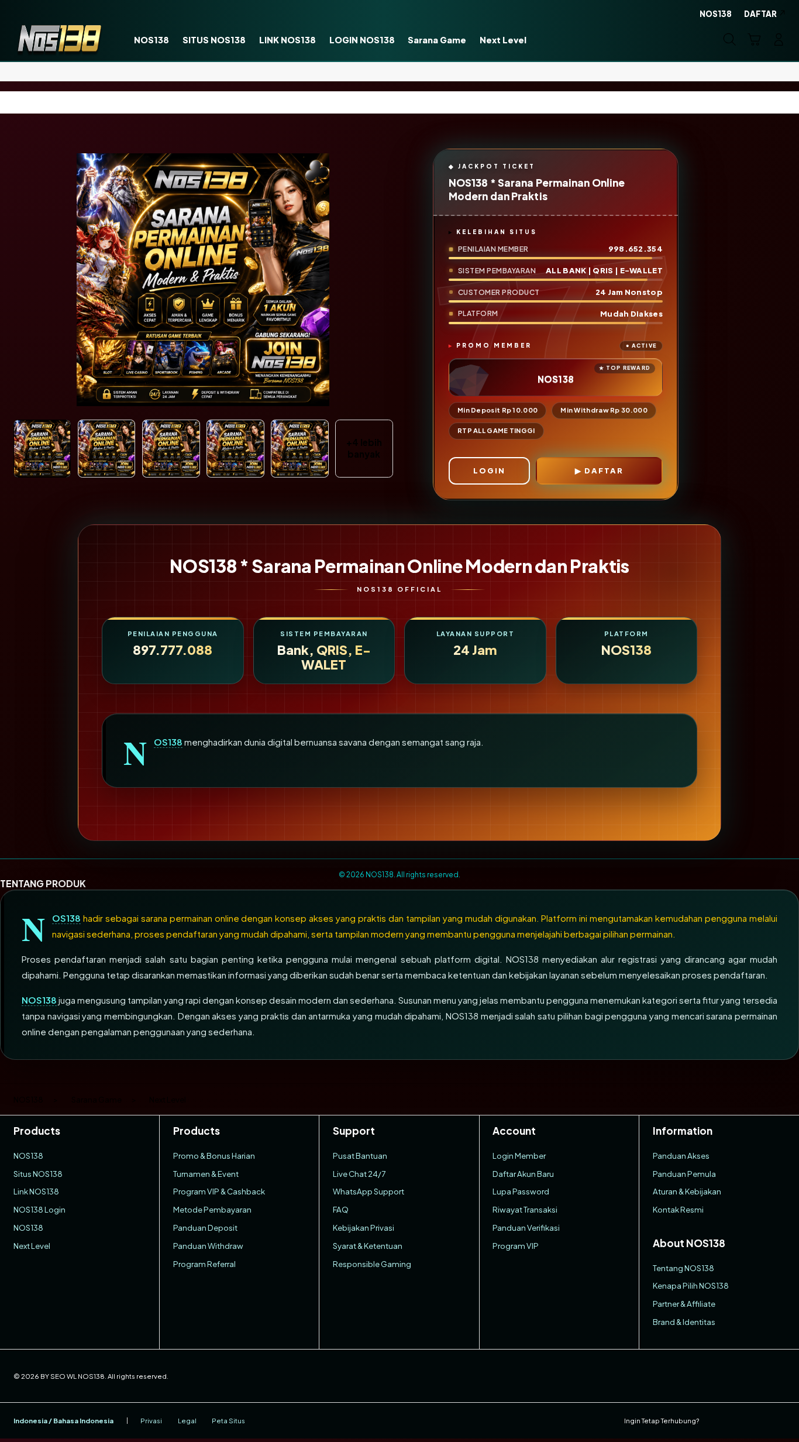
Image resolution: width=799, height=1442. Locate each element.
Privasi (151, 1420)
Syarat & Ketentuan (367, 1246)
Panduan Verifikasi (526, 1227)
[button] (754, 39)
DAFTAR (604, 470)
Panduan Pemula (684, 1174)
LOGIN (489, 470)
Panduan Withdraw (208, 1246)
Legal (187, 1420)
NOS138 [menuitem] (716, 14)
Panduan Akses (681, 1156)
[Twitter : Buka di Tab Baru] (736, 1420)
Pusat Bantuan (360, 1156)
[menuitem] (152, 40)
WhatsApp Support (368, 1191)
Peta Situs (228, 1420)
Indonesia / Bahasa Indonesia (63, 1420)
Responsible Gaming (372, 1264)
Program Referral (204, 1264)
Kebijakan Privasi (363, 1227)
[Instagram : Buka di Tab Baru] (757, 1420)
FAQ (341, 1209)
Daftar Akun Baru (523, 1174)
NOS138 (168, 742)
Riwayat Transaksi (525, 1209)
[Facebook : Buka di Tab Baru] (714, 1420)
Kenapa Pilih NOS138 (691, 1285)
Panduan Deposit (205, 1227)
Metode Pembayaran (212, 1209)
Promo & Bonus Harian (214, 1156)
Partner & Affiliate (684, 1304)
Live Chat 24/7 (359, 1174)
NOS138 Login (39, 1209)
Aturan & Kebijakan (687, 1191)
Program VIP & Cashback (219, 1191)
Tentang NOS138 (683, 1268)
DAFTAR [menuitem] (760, 14)
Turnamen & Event (206, 1174)
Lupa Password (521, 1191)
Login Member (519, 1156)
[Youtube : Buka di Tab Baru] (779, 1420)
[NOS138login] (59, 39)
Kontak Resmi (678, 1209)
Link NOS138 (36, 1191)
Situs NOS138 (38, 1174)
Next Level (31, 1246)
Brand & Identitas (684, 1322)
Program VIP (516, 1246)
